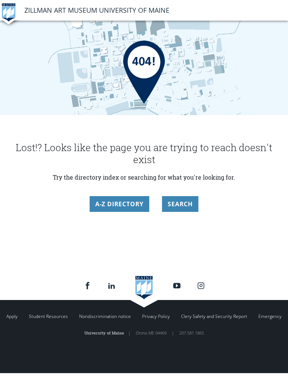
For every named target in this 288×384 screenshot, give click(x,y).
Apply (12, 316)
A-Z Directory (119, 204)
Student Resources (48, 316)
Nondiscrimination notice (105, 316)
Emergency (270, 316)
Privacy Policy (156, 316)
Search (180, 204)
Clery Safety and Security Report (214, 316)
